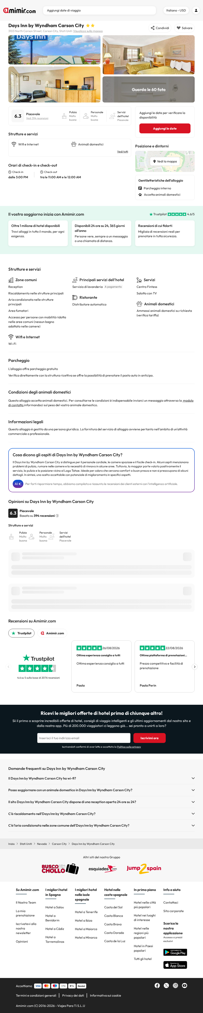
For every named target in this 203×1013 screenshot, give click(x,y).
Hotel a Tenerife (86, 912)
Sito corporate (173, 911)
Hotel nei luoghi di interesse (145, 917)
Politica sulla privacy (129, 746)
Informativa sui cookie (105, 995)
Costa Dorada (114, 933)
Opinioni (22, 941)
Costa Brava (113, 924)
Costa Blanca (113, 916)
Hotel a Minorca (86, 937)
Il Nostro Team (26, 902)
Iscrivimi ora (150, 738)
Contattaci (170, 902)
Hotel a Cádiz (54, 929)
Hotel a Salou (54, 907)
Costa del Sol (113, 907)
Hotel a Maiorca (86, 929)
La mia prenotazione (25, 913)
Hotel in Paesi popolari (143, 948)
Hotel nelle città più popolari (145, 904)
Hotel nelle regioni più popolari (141, 932)
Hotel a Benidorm (52, 918)
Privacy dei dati (73, 995)
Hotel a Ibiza (83, 920)
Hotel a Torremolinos (54, 939)
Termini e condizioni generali (36, 995)
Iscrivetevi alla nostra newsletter (26, 928)
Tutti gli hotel (143, 959)
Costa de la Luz (114, 941)
